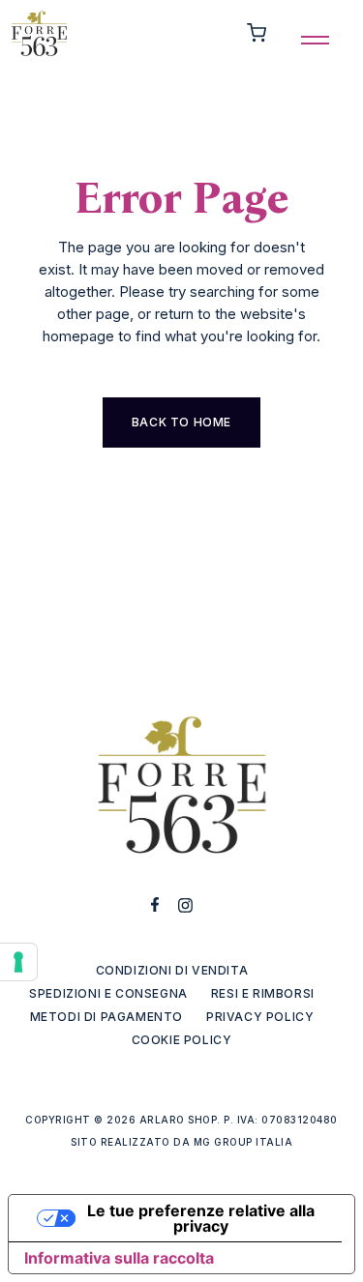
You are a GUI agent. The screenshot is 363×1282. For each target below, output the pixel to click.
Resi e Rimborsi (263, 993)
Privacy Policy (260, 1016)
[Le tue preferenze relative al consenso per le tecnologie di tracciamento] (18, 962)
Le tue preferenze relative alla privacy (201, 1218)
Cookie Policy (182, 1040)
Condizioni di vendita (172, 970)
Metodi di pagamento (106, 1016)
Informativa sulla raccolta (119, 1257)
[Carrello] (256, 33)
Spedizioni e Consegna (108, 993)
